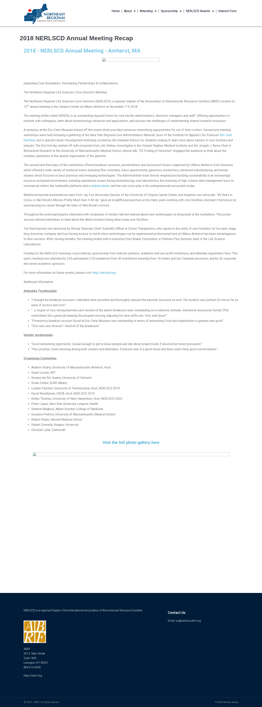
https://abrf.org (33, 675)
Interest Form (227, 11)
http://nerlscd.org (104, 273)
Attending (146, 11)
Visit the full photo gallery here (131, 442)
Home (116, 11)
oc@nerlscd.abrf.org (188, 620)
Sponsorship (169, 11)
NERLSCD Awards (198, 11)
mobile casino (100, 186)
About (128, 11)
